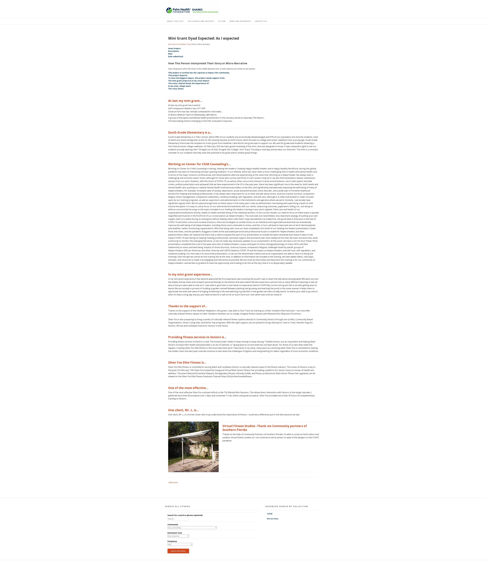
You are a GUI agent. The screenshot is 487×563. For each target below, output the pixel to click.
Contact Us (261, 21)
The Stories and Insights (201, 21)
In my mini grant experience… (190, 274)
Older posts (173, 482)
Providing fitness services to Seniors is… (197, 337)
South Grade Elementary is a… (190, 132)
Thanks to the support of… (187, 306)
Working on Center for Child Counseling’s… (199, 164)
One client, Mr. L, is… (183, 410)
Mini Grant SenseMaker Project (180, 44)
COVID (270, 513)
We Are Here (272, 518)
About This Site (175, 21)
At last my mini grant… (185, 101)
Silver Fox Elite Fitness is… (187, 362)
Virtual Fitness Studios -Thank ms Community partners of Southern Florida (264, 428)
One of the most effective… (188, 388)
